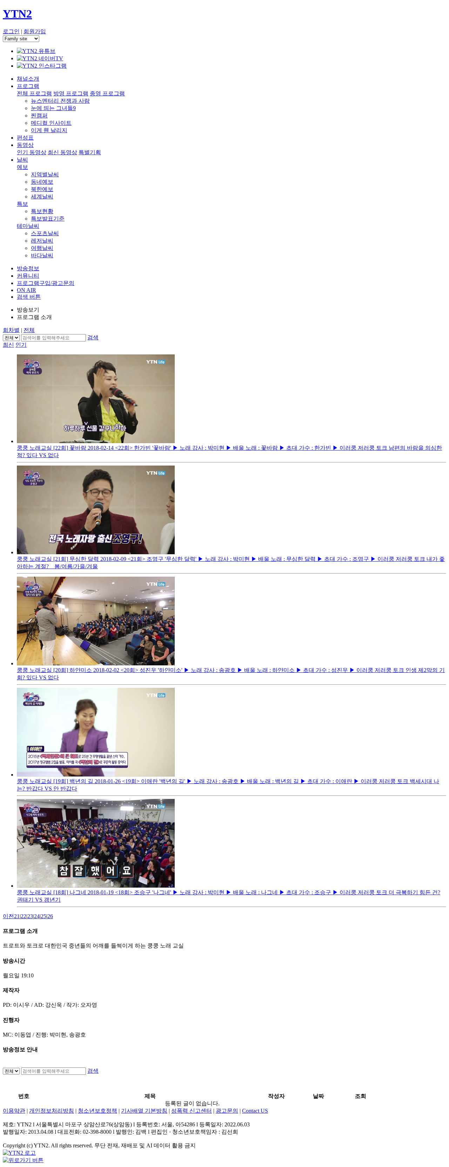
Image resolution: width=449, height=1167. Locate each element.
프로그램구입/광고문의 (45, 283)
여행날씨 (42, 248)
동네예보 (42, 182)
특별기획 (90, 152)
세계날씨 (42, 196)
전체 (29, 330)
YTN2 (17, 13)
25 (43, 916)
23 (30, 916)
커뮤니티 (28, 276)
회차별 (11, 330)
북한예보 (42, 189)
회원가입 (35, 31)
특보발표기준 (48, 219)
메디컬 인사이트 (51, 123)
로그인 (11, 31)
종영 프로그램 (107, 93)
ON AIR (26, 290)
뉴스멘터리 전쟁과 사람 (60, 101)
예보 (22, 167)
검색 (93, 337)
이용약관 (14, 1111)
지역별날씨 (45, 174)
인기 (21, 345)
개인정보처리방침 (51, 1111)
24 (37, 916)
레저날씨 (42, 241)
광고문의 (227, 1111)
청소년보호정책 (97, 1111)
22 (23, 916)
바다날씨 (42, 255)
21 (17, 916)
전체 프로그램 (34, 93)
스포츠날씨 (45, 233)
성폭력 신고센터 (191, 1111)
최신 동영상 (62, 152)
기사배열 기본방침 (144, 1111)
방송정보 (28, 268)
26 (50, 916)
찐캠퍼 (39, 115)
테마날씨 (28, 226)
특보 (22, 204)
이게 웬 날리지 (49, 130)
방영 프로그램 (70, 93)
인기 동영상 (31, 152)
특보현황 (42, 211)
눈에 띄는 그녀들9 (53, 108)
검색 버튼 (29, 297)
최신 (8, 345)
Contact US (255, 1111)
